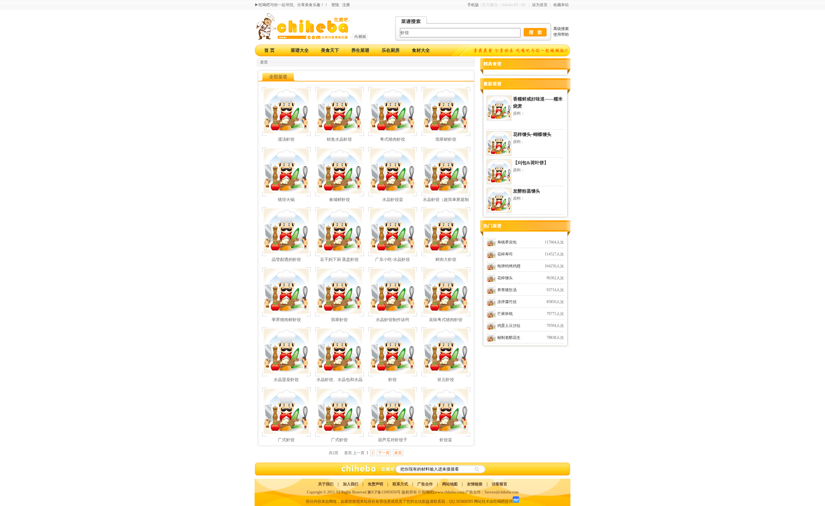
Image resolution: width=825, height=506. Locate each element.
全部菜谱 (278, 76)
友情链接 (474, 484)
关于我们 (326, 484)
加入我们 (350, 484)
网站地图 (450, 484)
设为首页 (540, 5)
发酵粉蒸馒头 (526, 191)
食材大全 (421, 50)
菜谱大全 (300, 50)
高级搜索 (561, 28)
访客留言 (499, 484)
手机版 (473, 5)
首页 (264, 62)
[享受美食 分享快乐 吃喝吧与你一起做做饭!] (521, 50)
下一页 (384, 453)
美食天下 (330, 50)
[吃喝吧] (312, 38)
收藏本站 (561, 5)
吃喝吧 (427, 492)
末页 (398, 453)
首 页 (269, 50)
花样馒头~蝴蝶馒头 (532, 134)
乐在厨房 (391, 50)
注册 (346, 5)
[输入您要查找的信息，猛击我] (535, 32)
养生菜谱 (360, 50)
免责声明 (375, 484)
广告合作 (425, 484)
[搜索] (476, 469)
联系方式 (400, 484)
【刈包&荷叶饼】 (530, 162)
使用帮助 (561, 34)
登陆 (335, 5)
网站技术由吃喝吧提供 (493, 501)
